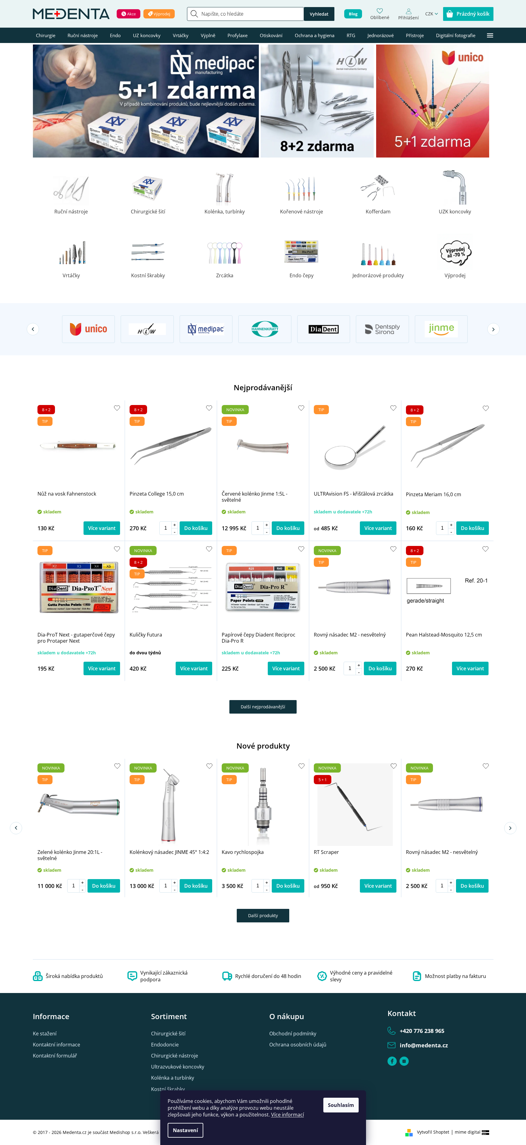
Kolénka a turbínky (172, 1077)
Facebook (392, 1061)
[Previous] (33, 329)
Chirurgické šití (168, 1033)
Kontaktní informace (56, 1044)
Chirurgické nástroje (174, 1055)
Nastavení (185, 1130)
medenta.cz (404, 1061)
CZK (429, 14)
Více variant (101, 528)
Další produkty (263, 915)
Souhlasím (341, 1105)
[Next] (493, 329)
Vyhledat (319, 14)
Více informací (287, 1114)
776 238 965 (422, 1030)
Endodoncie (165, 1044)
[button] (174, 525)
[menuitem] (45, 35)
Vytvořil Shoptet (433, 1132)
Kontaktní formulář (55, 1055)
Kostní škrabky (168, 1089)
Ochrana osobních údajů (297, 1044)
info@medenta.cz (424, 1045)
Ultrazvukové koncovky (177, 1066)
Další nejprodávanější (263, 707)
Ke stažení (44, 1033)
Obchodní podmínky (292, 1033)
